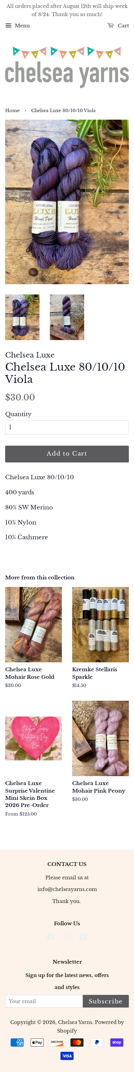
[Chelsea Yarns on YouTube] (83, 938)
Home (12, 110)
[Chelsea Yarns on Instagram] (67, 938)
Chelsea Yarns (75, 1022)
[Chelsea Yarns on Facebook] (51, 938)
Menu (21, 26)
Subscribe (106, 1001)
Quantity (18, 414)
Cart (122, 26)
